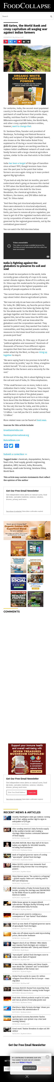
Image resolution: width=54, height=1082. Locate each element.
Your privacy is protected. (14, 511)
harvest (22, 465)
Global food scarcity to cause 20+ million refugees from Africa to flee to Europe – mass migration (30, 978)
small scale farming (22, 468)
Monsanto (37, 465)
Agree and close (29, 1068)
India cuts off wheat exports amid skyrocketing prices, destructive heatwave (31, 934)
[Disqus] (27, 646)
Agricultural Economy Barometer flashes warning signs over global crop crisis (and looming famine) (29, 1019)
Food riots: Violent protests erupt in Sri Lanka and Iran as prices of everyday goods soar (30, 999)
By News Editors (26, 1012)
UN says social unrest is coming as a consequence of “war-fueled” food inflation (29, 915)
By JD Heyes (25, 824)
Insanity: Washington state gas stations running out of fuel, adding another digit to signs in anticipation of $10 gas (31, 819)
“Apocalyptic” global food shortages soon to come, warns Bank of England (30, 956)
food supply (19, 462)
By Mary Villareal (26, 909)
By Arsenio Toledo (27, 860)
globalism (8, 465)
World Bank (9, 471)
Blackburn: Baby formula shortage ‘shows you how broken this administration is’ (30, 1008)
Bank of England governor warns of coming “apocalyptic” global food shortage (29, 856)
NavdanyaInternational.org (16, 435)
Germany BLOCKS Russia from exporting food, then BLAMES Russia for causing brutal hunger (31, 989)
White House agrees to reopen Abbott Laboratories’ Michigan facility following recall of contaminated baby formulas (30, 904)
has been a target (17, 163)
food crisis (8, 462)
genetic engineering (35, 462)
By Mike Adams (26, 871)
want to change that (21, 126)
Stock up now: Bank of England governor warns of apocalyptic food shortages (31, 925)
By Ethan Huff (25, 838)
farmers (45, 459)
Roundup (8, 468)
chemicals (23, 459)
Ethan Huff (19, 37)
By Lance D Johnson (27, 993)
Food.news (41, 420)
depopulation (35, 459)
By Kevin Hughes (26, 971)
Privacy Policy (25, 1062)
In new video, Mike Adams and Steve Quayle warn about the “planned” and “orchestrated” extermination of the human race (30, 966)
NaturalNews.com (12, 440)
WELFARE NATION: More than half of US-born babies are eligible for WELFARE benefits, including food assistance (30, 845)
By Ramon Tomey (26, 850)
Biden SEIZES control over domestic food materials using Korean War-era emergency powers (29, 866)
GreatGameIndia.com (13, 430)
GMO (15, 465)
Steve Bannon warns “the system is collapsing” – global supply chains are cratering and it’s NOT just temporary (31, 878)
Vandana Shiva (39, 468)
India (29, 465)
